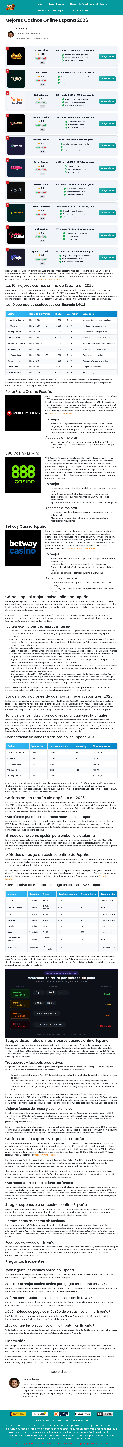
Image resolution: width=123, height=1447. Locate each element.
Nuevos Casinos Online (49, 279)
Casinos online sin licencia (61, 413)
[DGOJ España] (18, 1414)
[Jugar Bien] (40, 1414)
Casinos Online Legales (45, 1154)
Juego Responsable (87, 1443)
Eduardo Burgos (22, 28)
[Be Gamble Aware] (83, 1414)
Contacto (102, 1443)
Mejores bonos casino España (51, 10)
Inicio (39, 4)
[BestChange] (105, 1414)
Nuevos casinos (56, 4)
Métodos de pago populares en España (88, 4)
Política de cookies (64, 1443)
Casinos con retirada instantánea (80, 548)
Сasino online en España (76, 1420)
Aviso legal (21, 1443)
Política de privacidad (40, 1443)
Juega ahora (107, 56)
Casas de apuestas (81, 10)
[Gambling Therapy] (61, 1414)
